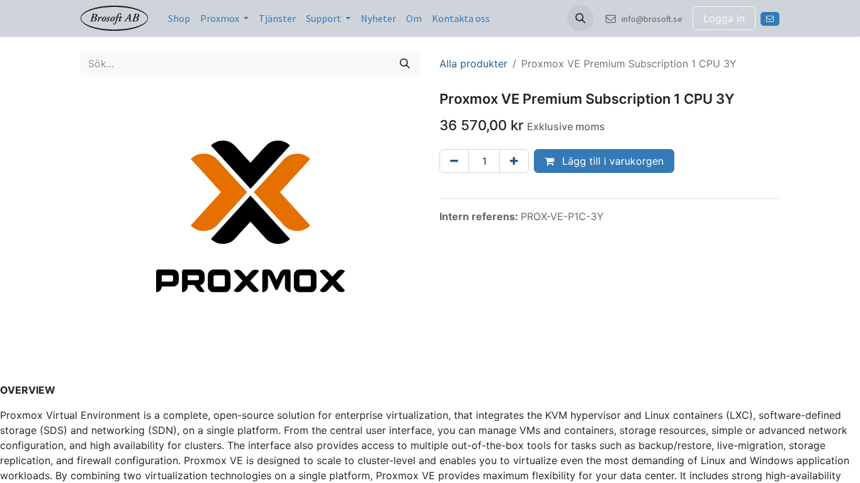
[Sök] (405, 63)
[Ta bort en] (454, 161)
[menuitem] (179, 18)
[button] (580, 18)
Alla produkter (473, 63)
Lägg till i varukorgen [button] (611, 161)
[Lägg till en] (514, 161)
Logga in (724, 18)
